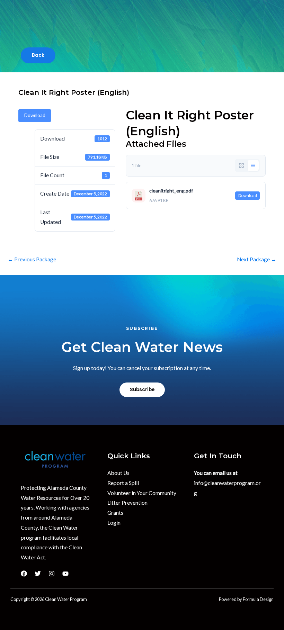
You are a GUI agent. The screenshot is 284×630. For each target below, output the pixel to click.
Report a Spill (123, 483)
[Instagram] (51, 573)
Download (34, 115)
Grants (115, 513)
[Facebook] (24, 573)
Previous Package (32, 259)
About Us (118, 473)
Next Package (256, 259)
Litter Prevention (127, 503)
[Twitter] (38, 573)
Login (114, 523)
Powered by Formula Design (246, 599)
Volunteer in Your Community (141, 493)
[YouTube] (65, 573)
